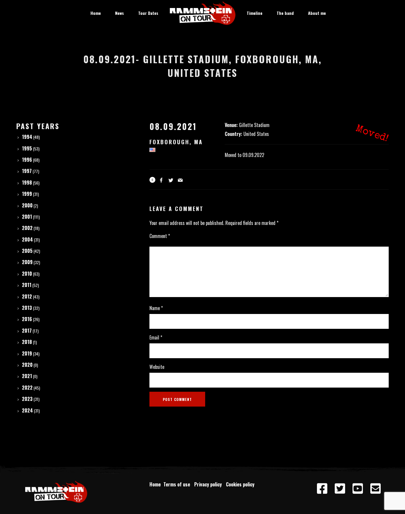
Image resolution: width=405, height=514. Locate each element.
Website (156, 366)
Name (156, 308)
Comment (159, 235)
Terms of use (177, 484)
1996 (27, 159)
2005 (27, 250)
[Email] (375, 488)
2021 (27, 376)
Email (155, 337)
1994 (27, 136)
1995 (27, 148)
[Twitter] (340, 488)
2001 (27, 216)
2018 (27, 341)
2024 (27, 410)
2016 (27, 319)
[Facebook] (322, 488)
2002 (27, 227)
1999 (27, 193)
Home (155, 484)
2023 (27, 398)
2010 (27, 273)
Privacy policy (209, 484)
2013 (27, 307)
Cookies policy (241, 484)
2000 (27, 205)
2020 (27, 364)
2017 (27, 330)
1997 (27, 170)
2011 (26, 284)
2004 (27, 239)
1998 (27, 182)
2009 (27, 262)
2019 (27, 353)
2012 (27, 296)
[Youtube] (358, 488)
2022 (27, 387)
